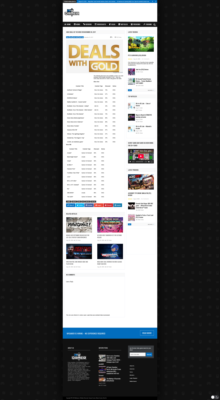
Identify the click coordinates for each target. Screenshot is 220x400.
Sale (71, 37)
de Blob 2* (70, 165)
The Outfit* (70, 197)
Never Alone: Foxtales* (73, 126)
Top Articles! (132, 96)
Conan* (69, 161)
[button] (215, 397)
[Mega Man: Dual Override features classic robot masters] (110, 251)
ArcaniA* (69, 153)
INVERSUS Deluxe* (72, 98)
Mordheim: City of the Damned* (75, 114)
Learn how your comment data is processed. (98, 315)
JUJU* (68, 177)
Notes (114, 86)
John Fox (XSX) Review (142, 69)
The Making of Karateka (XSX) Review (113, 379)
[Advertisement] (124, 12)
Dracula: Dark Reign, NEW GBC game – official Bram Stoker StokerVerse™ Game (144, 205)
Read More (147, 333)
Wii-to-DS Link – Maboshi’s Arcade (143, 127)
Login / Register (133, 378)
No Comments (145, 59)
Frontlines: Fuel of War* (73, 173)
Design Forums (92, 398)
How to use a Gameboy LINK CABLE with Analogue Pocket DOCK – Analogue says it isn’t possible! (110, 360)
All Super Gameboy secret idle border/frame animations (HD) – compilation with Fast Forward (110, 371)
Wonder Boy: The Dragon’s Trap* (75, 138)
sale (83, 201)
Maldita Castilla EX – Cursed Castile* (76, 102)
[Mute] (149, 162)
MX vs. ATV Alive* (71, 181)
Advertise (132, 369)
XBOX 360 (75, 37)
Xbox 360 (88, 201)
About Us (132, 365)
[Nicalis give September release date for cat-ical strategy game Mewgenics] (79, 225)
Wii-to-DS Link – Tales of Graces (143, 104)
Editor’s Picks (103, 348)
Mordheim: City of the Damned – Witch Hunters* (79, 110)
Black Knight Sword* (72, 157)
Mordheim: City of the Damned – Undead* (78, 106)
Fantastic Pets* (71, 169)
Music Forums (99, 398)
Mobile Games (133, 381)
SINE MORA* (70, 193)
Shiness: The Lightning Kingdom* (76, 134)
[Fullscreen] (151, 162)
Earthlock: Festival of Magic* (74, 90)
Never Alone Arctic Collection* (75, 122)
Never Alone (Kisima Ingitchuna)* (75, 118)
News (68, 37)
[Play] (130, 162)
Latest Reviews (133, 32)
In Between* (70, 94)
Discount (107, 86)
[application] (141, 156)
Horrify (104, 398)
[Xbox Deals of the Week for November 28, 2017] (94, 56)
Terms (131, 372)
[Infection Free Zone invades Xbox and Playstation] (79, 251)
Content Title (80, 86)
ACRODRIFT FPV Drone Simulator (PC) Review (139, 194)
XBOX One (81, 37)
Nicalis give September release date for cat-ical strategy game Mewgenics (77, 236)
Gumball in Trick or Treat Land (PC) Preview (144, 216)
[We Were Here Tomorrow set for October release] (110, 225)
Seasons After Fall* (72, 130)
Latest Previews (133, 170)
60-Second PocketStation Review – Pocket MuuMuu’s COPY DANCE (144, 81)
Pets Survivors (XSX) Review (137, 55)
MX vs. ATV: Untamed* (73, 185)
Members (132, 375)
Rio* (68, 189)
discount (74, 201)
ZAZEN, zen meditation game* (75, 142)
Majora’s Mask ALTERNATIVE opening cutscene (144, 116)
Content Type (99, 86)
